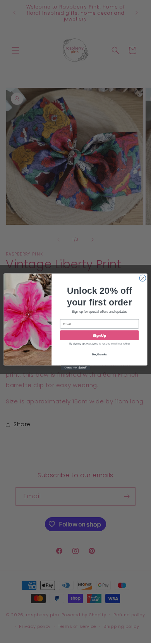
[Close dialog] (142, 278)
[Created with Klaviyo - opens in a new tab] (75, 367)
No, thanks (99, 354)
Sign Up (99, 335)
